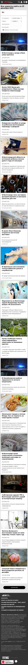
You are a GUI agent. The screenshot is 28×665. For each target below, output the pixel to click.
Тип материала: (5, 18)
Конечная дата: (5, 27)
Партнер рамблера (14, 657)
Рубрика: (4, 21)
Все (3, 12)
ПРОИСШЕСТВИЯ (7, 64)
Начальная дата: (5, 24)
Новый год (5, 430)
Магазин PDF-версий (7, 604)
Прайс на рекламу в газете (9, 600)
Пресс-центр (22, 602)
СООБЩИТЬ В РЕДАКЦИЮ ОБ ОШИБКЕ (12, 610)
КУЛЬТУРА (5, 244)
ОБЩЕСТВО (5, 100)
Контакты (4, 598)
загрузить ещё (14, 587)
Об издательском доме (8, 602)
